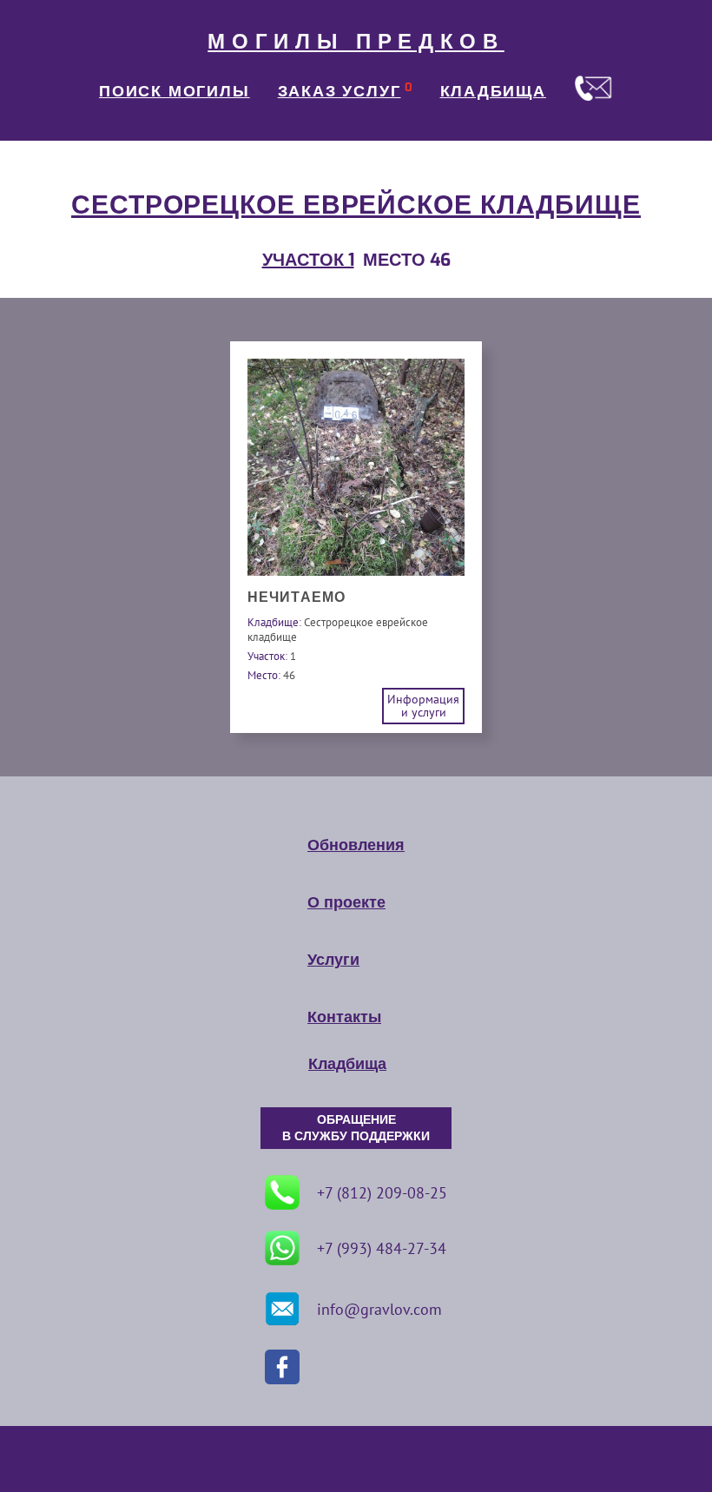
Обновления (356, 845)
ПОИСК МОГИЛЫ (174, 91)
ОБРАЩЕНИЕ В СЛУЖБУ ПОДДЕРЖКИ (356, 1128)
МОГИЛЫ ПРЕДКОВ (356, 42)
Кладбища (347, 1063)
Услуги (333, 959)
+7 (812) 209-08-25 (382, 1193)
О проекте (346, 902)
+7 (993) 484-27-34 (381, 1248)
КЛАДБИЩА (493, 91)
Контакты (344, 1017)
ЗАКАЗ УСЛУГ (339, 91)
